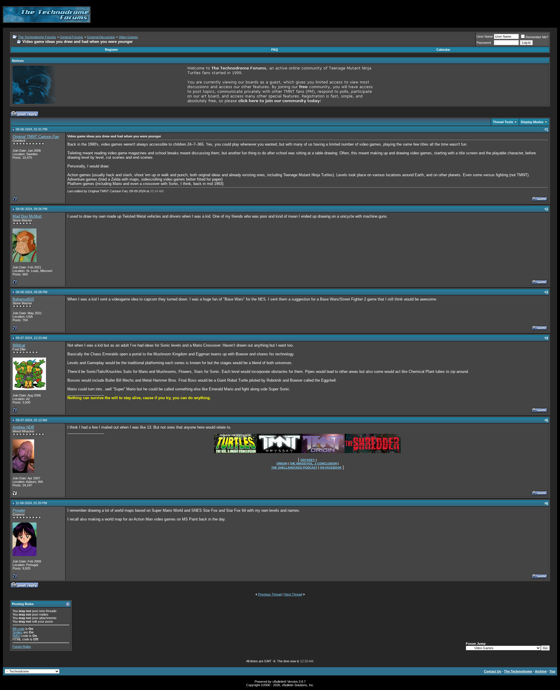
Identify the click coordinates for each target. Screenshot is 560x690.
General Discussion (101, 37)
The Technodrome (518, 671)
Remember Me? (537, 37)
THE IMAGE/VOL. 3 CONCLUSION (313, 463)
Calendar (443, 49)
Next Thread (293, 594)
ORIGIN (281, 463)
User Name (485, 36)
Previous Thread (270, 594)
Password (484, 42)
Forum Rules (22, 646)
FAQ (274, 49)
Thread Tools (503, 122)
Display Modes (532, 122)
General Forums (71, 37)
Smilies (17, 632)
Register (111, 49)
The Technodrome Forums (37, 37)
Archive (541, 671)
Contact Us (492, 671)
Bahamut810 (23, 299)
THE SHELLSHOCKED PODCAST (294, 467)
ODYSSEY (307, 460)
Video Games (128, 37)
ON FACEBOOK (331, 467)
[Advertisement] (451, 14)
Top (552, 671)
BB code (18, 628)
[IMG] (16, 635)
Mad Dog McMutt (27, 216)
